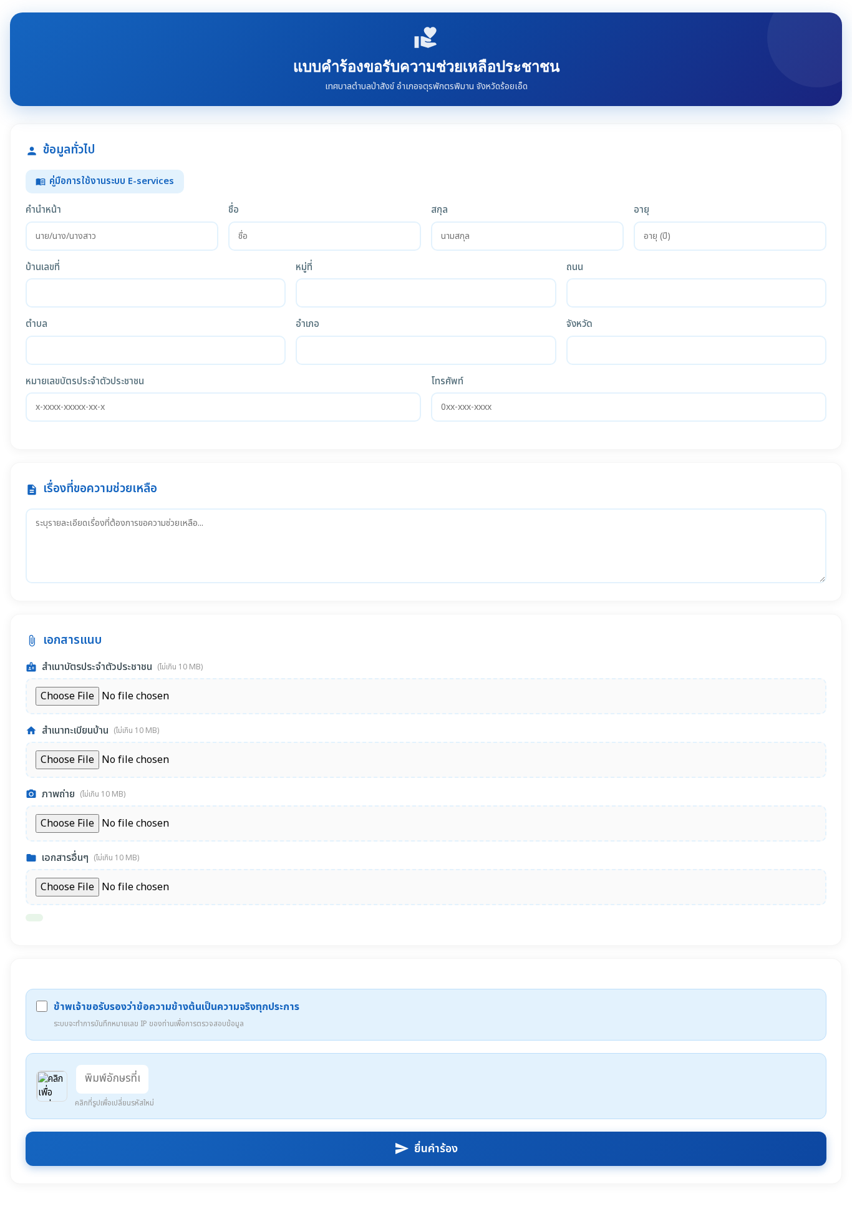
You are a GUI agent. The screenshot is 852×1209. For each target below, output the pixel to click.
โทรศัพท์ (447, 382)
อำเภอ (307, 324)
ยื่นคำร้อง (426, 1148)
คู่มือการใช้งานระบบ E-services (105, 181)
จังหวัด (579, 324)
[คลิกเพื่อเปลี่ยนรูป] (51, 1086)
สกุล (439, 210)
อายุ (641, 210)
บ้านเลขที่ (43, 267)
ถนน (574, 267)
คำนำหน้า (43, 210)
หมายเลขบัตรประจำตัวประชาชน (85, 382)
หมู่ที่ (304, 267)
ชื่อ (233, 210)
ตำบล (36, 324)
